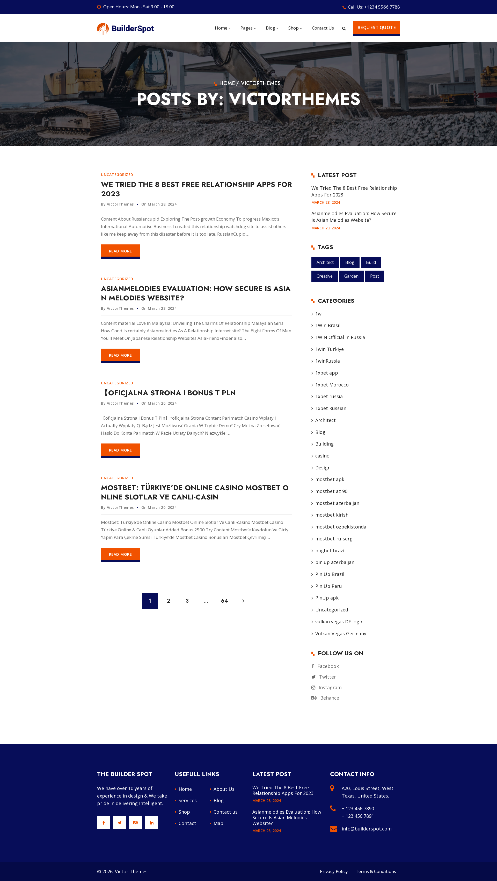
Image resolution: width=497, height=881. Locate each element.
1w (318, 314)
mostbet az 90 (331, 491)
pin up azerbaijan (334, 562)
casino (322, 456)
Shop (184, 812)
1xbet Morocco (332, 385)
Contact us (226, 812)
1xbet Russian (330, 408)
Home (185, 789)
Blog (349, 262)
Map (218, 823)
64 (224, 601)
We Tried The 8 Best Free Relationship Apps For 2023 (196, 189)
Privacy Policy (334, 871)
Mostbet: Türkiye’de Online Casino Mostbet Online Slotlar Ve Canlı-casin (195, 492)
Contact (187, 823)
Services (188, 800)
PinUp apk (327, 598)
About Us (224, 789)
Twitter (327, 677)
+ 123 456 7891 (358, 816)
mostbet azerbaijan (337, 503)
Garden (351, 276)
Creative (325, 276)
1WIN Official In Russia (340, 337)
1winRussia (327, 361)
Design (323, 467)
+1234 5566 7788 (382, 7)
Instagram (329, 687)
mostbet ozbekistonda (340, 527)
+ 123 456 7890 (358, 808)
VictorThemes (120, 204)
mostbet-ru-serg (334, 538)
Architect (325, 262)
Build (371, 262)
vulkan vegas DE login (339, 621)
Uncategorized (117, 174)
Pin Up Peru (328, 586)
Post (374, 276)
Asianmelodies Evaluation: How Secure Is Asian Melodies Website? (196, 293)
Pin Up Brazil (329, 574)
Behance (329, 698)
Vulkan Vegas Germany (340, 633)
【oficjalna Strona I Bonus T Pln (168, 392)
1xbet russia (329, 396)
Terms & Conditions (376, 871)
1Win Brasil (327, 325)
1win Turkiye (329, 349)
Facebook (327, 666)
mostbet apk (329, 479)
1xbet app (326, 373)
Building (324, 444)
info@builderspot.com (367, 829)
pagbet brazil (330, 550)
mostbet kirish (331, 515)
